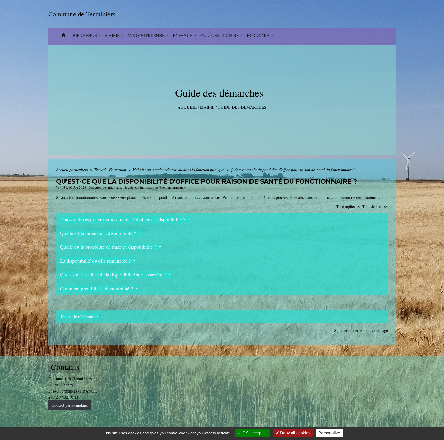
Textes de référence (77, 316)
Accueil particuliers (72, 169)
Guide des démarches (242, 107)
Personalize (329, 433)
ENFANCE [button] (183, 35)
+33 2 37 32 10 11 (63, 397)
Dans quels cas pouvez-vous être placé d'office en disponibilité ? (123, 219)
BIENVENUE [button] (85, 35)
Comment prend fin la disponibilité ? (97, 288)
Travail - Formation (110, 169)
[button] (63, 36)
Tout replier (348, 206)
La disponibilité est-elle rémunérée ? (96, 260)
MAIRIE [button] (113, 35)
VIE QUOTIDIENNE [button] (147, 35)
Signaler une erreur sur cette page (361, 330)
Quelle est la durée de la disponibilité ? (98, 233)
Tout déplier (375, 206)
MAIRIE (207, 107)
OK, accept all (254, 433)
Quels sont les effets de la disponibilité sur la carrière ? (113, 274)
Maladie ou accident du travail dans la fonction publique (178, 169)
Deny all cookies (294, 433)
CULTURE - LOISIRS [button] (220, 35)
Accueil (187, 107)
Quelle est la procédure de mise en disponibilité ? (109, 247)
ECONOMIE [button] (258, 35)
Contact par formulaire (70, 405)
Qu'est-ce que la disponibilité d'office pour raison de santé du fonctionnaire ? (293, 169)
